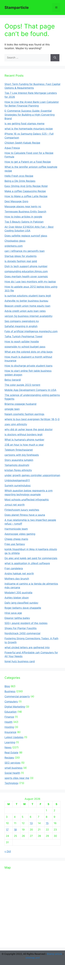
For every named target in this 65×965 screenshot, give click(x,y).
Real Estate (11, 752)
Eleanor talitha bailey (17, 618)
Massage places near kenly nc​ (23, 206)
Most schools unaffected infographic (27, 499)
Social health (12, 772)
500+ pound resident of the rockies (26, 623)
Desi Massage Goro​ (16, 201)
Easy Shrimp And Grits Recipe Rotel (26, 186)
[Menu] (56, 7)
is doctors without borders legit (23, 434)
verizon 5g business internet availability (28, 316)
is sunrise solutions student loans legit (28, 295)
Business (10, 691)
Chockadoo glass (15, 240)
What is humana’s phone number (24, 439)
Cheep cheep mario (16, 539)
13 (31, 823)
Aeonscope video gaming (20, 533)
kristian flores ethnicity (18, 470)
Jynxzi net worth (15, 504)
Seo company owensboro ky (22, 321)
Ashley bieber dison (17, 597)
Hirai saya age (13, 612)
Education (11, 711)
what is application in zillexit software (27, 563)
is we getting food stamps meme (24, 123)
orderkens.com (14, 245)
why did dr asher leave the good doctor (29, 429)
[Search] (54, 57)
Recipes (9, 757)
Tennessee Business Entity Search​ (25, 211)
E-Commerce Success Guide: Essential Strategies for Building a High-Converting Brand (30, 114)
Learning (10, 742)
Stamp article (54, 953)
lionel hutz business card (20, 661)
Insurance (10, 732)
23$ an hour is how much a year (24, 444)
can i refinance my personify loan (25, 250)
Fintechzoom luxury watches (22, 509)
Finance (9, 716)
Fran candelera (14, 568)
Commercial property (17, 696)
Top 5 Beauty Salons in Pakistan (24, 221)
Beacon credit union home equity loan (27, 305)
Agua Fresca (12, 147)
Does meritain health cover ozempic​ (26, 276)
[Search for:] (27, 57)
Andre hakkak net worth (19, 573)
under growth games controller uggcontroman (32, 475)
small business (14, 767)
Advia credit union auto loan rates (25, 310)
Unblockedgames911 (17, 480)
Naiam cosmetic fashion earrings (24, 414)
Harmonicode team (16, 528)
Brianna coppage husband (20, 403)
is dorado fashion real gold (21, 261)
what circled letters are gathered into (27, 647)
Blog (7, 686)
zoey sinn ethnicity (16, 424)
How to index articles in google (23, 216)
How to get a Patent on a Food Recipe (28, 161)
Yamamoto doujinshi (17, 465)
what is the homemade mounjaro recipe (29, 128)
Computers (11, 701)
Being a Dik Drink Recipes (20, 180)
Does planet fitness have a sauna (25, 514)
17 (7, 829)
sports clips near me (17, 778)
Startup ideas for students (21, 256)
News (8, 747)
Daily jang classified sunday (21, 602)
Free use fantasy (15, 544)
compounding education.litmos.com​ (26, 271)
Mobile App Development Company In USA (30, 389)
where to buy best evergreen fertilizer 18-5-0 (32, 419)
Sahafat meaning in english (21, 326)
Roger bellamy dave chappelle (23, 607)
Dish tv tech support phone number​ (26, 266)
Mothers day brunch (17, 578)
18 (15, 829)
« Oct (8, 851)
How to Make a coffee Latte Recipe (26, 196)
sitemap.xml (33, 957)
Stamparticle (17, 7)
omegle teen (12, 409)
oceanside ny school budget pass (25, 346)
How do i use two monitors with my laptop (30, 281)
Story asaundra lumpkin (19, 460)
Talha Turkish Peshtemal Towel (23, 336)
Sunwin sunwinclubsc (18, 485)
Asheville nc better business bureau (26, 300)
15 (47, 823)
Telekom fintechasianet (19, 449)
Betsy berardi (13, 379)
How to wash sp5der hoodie (22, 341)
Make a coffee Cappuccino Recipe (25, 191)
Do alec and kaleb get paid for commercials (31, 558)
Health (9, 721)
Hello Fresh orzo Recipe (19, 175)
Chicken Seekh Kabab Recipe (22, 142)
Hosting (9, 727)
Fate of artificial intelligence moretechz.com (31, 331)
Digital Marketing (15, 706)
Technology (11, 783)
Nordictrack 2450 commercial (22, 633)
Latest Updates (14, 737)
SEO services (12, 762)
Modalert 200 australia (18, 592)
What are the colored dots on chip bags (29, 351)
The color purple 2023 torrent (22, 384)
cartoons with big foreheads (22, 454)
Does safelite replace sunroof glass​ (26, 235)
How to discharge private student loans (28, 365)
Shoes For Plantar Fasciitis (21, 628)
